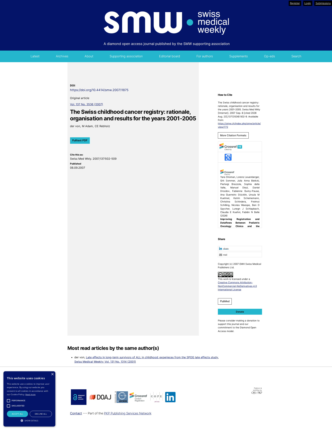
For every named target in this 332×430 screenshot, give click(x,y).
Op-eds (269, 56)
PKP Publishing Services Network (127, 413)
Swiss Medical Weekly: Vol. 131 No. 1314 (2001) (105, 361)
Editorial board (169, 56)
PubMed (224, 301)
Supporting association (126, 56)
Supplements (238, 56)
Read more (30, 394)
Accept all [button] (17, 414)
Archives (62, 56)
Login (307, 3)
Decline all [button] (41, 414)
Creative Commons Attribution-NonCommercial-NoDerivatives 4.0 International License (237, 286)
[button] (240, 248)
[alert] (29, 399)
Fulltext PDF (79, 140)
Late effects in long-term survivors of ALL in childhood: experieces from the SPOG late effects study (152, 357)
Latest (35, 56)
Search (296, 56)
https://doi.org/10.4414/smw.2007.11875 (99, 90)
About (89, 56)
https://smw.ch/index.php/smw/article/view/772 (239, 125)
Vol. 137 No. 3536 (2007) (86, 104)
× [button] (52, 374)
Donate (240, 311)
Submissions (323, 3)
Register (295, 3)
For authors (204, 56)
